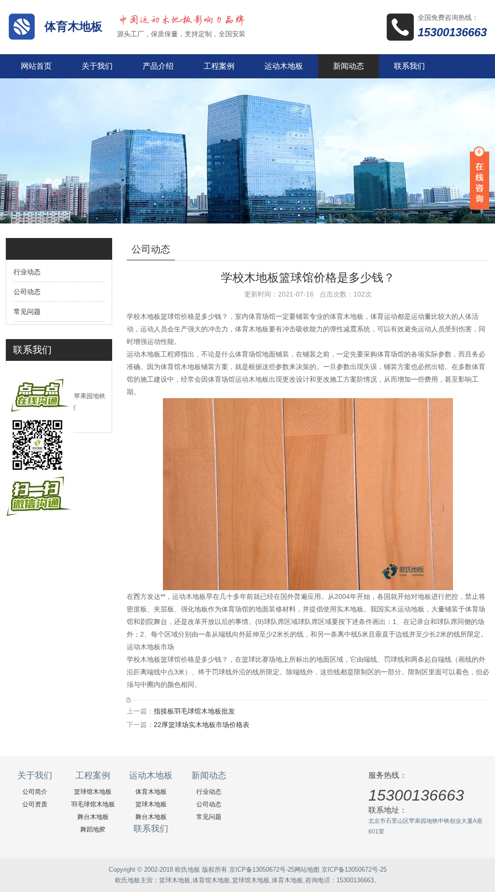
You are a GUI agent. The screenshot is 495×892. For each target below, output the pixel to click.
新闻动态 (348, 66)
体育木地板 (73, 26)
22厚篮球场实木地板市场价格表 (201, 724)
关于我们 (97, 66)
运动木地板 (283, 66)
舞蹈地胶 (92, 829)
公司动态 (27, 292)
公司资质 (34, 804)
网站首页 (36, 66)
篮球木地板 (151, 804)
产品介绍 (158, 66)
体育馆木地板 (211, 880)
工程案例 (219, 66)
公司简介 (34, 791)
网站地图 (307, 869)
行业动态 (27, 272)
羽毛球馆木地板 (93, 804)
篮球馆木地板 (93, 791)
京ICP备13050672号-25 (261, 869)
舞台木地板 (93, 816)
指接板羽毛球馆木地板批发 (194, 711)
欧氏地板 (127, 880)
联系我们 (409, 66)
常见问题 (27, 311)
